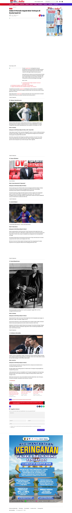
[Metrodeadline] (17, 1)
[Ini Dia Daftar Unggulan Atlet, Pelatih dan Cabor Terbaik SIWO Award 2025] (26, 387)
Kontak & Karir (33, 508)
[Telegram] (42, 406)
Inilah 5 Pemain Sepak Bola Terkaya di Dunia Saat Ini (22, 399)
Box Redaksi (26, 508)
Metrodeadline (12, 510)
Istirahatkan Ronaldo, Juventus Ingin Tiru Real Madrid (22, 85)
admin (12, 15)
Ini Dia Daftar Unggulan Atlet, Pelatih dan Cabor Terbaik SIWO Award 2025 (26, 392)
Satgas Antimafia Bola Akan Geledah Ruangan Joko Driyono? (23, 86)
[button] (57, 1)
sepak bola (28, 68)
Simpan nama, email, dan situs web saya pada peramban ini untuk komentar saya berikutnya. (26, 427)
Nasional (10, 8)
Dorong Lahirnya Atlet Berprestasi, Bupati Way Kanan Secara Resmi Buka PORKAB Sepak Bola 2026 (14, 393)
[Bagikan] (44, 15)
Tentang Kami (40, 508)
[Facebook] (37, 406)
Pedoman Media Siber (13, 508)
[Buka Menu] (62, 1)
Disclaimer (21, 508)
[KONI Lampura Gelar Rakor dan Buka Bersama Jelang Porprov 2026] (38, 387)
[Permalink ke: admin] (10, 16)
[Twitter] (39, 406)
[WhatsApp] (44, 406)
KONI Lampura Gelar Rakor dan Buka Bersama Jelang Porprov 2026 (38, 392)
